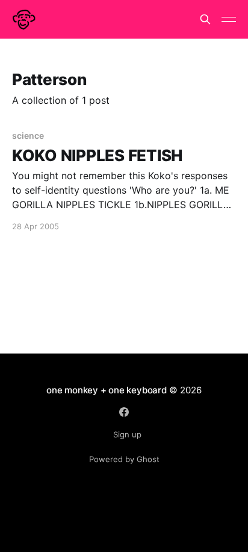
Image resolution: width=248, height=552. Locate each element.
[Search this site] (205, 19)
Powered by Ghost (124, 459)
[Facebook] (124, 412)
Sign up (127, 434)
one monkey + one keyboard (106, 390)
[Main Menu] (229, 19)
